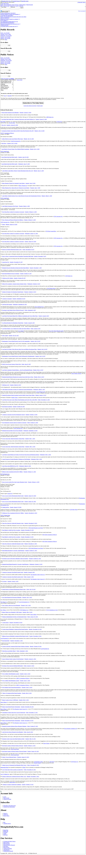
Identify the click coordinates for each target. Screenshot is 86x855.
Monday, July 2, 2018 (34, 149)
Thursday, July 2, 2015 (26, 605)
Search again (19, 79)
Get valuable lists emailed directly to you (9, 21)
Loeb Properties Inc (5, 638)
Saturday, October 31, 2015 (31, 550)
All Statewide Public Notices (9, 841)
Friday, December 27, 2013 (32, 712)
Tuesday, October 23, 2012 (27, 784)
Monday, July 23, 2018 (39, 130)
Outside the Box (5, 507)
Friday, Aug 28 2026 (5, 33)
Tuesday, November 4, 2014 (35, 636)
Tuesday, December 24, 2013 (27, 720)
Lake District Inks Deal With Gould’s (9, 157)
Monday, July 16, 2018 (29, 138)
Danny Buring (46, 743)
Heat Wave (4, 143)
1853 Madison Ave (24, 610)
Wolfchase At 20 (5, 385)
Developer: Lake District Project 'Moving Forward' (13, 310)
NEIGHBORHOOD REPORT (7, 22)
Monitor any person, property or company (9, 19)
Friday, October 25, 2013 (32, 726)
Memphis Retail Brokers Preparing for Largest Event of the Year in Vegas (17, 377)
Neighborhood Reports (8, 851)
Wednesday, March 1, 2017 (39, 389)
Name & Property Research (9, 845)
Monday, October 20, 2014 (35, 646)
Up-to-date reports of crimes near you (8, 26)
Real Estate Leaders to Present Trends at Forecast (12, 745)
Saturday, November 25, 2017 (16, 262)
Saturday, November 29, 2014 (15, 622)
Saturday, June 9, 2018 (30, 183)
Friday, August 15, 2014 (29, 665)
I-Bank (24, 767)
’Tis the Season (5, 622)
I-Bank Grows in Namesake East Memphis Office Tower (14, 765)
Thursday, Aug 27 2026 (6, 34)
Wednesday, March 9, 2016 (25, 466)
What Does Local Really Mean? (9, 651)
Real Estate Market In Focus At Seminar (10, 273)
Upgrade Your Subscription (9, 806)
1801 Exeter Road (15, 749)
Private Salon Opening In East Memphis (10, 112)
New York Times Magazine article (56, 330)
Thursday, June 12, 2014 (27, 687)
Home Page (5, 830)
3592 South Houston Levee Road (36, 527)
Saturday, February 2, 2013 (29, 745)
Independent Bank (4, 767)
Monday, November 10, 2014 (35, 629)
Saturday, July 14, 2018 (12, 143)
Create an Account (7, 799)
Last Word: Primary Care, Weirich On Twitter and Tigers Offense (16, 328)
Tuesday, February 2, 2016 (33, 482)
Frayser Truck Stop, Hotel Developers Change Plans (13, 438)
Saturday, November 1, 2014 (16, 640)
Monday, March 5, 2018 (47, 195)
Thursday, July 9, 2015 (27, 597)
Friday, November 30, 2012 (33, 765)
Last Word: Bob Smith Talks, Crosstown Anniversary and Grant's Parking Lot (18, 119)
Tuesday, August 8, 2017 (43, 315)
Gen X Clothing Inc (5, 774)
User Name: (3, 7)
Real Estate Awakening (7, 406)
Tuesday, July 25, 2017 (35, 341)
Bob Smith (3, 121)
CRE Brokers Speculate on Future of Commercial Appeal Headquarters (17, 389)
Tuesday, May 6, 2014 (27, 693)
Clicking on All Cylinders (7, 278)
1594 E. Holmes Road (5, 515)
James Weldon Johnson (76, 373)
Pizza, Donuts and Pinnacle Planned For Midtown (12, 219)
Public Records (29, 4)
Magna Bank (12, 782)
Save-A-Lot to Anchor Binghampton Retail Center (13, 495)
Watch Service (6, 847)
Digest (3, 224)
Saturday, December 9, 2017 (40, 256)
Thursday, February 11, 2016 (30, 471)
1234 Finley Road (73, 509)
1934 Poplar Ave (68, 275)
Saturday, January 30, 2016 (30, 495)
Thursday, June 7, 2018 (35, 187)
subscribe (10, 95)
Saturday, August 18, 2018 (12, 125)
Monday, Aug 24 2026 (5, 38)
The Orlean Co (4, 602)
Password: (13, 7)
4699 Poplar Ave (49, 117)
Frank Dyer (9, 493)
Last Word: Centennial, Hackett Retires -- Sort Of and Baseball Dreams (17, 370)
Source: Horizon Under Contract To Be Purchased (13, 659)
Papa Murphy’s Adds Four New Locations (11, 530)
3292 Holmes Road (51, 288)
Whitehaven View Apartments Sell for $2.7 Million (13, 513)
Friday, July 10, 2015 (30, 589)
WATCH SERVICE (5, 17)
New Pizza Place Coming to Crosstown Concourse (13, 241)
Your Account (6, 5)
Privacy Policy (6, 815)
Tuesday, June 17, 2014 (25, 680)
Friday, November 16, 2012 (30, 769)
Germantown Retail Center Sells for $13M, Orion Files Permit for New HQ (18, 130)
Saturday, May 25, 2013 (30, 738)
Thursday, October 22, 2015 (35, 558)
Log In (16, 5)
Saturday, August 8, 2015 (29, 572)
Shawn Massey (33, 614)
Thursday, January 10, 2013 (23, 757)
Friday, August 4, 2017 (35, 328)
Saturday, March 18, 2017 (15, 385)
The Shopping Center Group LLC (38, 574)
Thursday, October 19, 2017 (30, 291)
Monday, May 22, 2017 (38, 370)
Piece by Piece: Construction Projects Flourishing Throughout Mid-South (17, 256)
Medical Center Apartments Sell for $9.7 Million (12, 471)
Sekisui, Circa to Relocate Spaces (9, 757)
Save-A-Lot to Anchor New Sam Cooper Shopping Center (14, 482)
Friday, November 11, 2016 (44, 399)
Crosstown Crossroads (7, 298)
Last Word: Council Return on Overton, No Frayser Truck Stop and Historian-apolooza (20, 454)
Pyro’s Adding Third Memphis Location (10, 673)
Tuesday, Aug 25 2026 (5, 37)
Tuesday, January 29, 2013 (33, 751)
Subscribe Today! (81, 2)
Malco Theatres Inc (23, 185)
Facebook (5, 832)
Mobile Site (5, 831)
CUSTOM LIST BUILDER (7, 15)
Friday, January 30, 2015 (32, 616)
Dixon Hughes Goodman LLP (70, 728)
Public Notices (22, 4)
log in (5, 95)
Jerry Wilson (3, 610)
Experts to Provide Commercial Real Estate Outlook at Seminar (15, 646)
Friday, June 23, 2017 (26, 364)
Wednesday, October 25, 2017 (33, 283)
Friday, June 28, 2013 (28, 732)
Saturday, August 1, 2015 (13, 581)
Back (6, 39)
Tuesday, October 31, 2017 (26, 273)
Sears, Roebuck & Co (39, 306)
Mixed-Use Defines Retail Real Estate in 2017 (12, 249)
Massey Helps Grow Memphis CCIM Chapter (12, 612)
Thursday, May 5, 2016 (30, 446)
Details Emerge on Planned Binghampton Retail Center (14, 589)
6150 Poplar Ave (74, 761)
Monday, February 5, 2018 (30, 219)
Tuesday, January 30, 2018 (30, 241)
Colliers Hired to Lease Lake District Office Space (12, 138)
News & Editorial (7, 4)
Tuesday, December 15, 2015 (27, 537)
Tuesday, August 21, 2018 (41, 119)
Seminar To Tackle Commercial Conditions (12, 784)
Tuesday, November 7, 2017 (36, 267)
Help (2, 5)
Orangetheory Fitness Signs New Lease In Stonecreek (13, 712)
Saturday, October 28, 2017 (20, 278)
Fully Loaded (5, 335)
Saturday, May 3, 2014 (24, 700)
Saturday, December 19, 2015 (30, 523)
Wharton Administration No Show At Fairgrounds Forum (14, 616)
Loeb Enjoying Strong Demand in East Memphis (12, 732)
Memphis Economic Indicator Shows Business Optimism (14, 726)
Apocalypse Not (5, 262)
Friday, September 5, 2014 (22, 651)
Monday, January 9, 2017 (40, 395)
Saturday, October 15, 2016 (31, 414)
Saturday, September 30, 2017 (19, 298)
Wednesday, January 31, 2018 (31, 233)
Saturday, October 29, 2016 (19, 406)
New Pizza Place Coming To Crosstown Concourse (13, 211)
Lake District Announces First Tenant (10, 206)
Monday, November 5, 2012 (33, 776)
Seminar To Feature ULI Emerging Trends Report (12, 291)
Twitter (4, 833)
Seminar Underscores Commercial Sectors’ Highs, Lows (14, 776)
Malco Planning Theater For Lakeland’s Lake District (13, 183)
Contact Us (12, 5)
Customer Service (7, 823)
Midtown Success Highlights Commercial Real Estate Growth (15, 636)
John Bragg (51, 761)
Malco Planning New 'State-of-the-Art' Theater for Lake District (15, 187)
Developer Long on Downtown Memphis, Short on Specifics (15, 558)
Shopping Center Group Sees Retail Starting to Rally (13, 738)
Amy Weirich (21, 330)
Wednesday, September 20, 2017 (20, 304)
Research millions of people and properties (10, 14)
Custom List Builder (7, 848)
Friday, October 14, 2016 (32, 422)
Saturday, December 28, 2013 (27, 706)
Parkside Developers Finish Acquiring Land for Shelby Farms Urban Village (18, 395)
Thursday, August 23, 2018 (25, 112)
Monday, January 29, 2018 (11, 224)
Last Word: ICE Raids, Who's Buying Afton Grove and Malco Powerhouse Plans (19, 349)
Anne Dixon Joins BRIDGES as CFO (10, 466)
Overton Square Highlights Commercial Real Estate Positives (15, 629)
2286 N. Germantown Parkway (22, 678)
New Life (4, 125)
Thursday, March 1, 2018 (24, 206)
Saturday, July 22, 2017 (40, 356)
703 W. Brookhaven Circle (52, 610)
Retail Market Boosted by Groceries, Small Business (13, 550)
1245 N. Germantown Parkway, (7, 133)
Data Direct (5, 846)
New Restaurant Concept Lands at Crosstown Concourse (14, 422)
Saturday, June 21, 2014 (25, 673)
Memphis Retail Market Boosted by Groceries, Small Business (15, 564)
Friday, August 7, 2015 (29, 576)
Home (2, 4)
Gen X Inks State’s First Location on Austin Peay (12, 769)
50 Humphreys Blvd (38, 761)
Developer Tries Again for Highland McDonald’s (12, 665)
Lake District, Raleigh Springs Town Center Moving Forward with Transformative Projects (21, 195)
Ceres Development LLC (24, 602)
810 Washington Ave (5, 474)
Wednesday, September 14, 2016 (30, 430)
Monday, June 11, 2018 (39, 170)
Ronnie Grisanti (37, 762)
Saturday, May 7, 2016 (30, 438)
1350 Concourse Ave (58, 216)
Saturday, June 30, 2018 (23, 157)
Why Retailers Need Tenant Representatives (11, 687)
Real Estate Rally (5, 640)
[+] (19, 14)
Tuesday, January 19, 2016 (15, 507)
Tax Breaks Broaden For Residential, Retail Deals (12, 322)
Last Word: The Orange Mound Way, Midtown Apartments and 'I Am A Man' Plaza (20, 315)
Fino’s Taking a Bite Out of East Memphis (11, 605)
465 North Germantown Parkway (50, 534)
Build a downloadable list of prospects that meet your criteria (13, 16)
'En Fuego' (4, 581)
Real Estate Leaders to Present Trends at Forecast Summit (14, 751)
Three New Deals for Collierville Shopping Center (13, 523)
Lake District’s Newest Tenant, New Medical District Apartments (15, 149)
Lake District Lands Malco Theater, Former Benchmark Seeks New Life (17, 170)
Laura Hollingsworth (40, 391)
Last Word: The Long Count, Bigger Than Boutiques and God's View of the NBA (19, 399)
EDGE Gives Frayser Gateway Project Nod (11, 364)
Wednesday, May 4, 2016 (45, 454)
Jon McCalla (59, 121)
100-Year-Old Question (7, 304)
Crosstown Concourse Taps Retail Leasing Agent (12, 572)
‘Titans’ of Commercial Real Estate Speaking (11, 693)
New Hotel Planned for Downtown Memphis (11, 597)
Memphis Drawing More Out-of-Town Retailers (12, 430)
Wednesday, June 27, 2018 (24, 164)
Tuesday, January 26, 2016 (30, 501)
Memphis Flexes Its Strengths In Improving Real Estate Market (15, 267)
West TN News (15, 4)
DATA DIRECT (4, 20)
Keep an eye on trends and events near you (10, 24)
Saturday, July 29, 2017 (14, 335)
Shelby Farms (15, 397)
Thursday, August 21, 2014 (30, 659)
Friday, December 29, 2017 (28, 249)
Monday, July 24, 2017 (42, 349)
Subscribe (21, 5)
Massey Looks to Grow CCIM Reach (10, 700)
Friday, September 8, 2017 (30, 310)
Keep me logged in (6, 11)
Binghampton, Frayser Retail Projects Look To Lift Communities (16, 341)
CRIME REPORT (4, 25)
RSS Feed (5, 834)
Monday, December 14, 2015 (30, 543)
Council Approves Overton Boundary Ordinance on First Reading (16, 459)
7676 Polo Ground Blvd (51, 231)
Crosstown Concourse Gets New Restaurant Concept (13, 414)
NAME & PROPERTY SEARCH (8, 13)
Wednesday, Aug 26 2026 (6, 35)
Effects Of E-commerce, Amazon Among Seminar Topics (14, 283)
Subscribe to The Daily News (9, 805)
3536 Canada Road (5, 151)
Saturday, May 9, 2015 (27, 612)
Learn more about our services (30, 105)
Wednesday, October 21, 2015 (35, 564)
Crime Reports (6, 849)
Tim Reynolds (12, 122)
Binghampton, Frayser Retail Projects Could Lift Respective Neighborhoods (18, 356)
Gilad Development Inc (16, 141)
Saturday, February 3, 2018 (31, 211)
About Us (5, 813)
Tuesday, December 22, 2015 (31, 513)
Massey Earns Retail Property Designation (11, 706)
